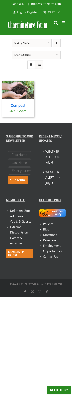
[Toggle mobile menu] (64, 23)
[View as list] (39, 65)
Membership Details (16, 253)
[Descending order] (57, 43)
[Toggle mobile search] (56, 23)
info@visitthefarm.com (45, 4)
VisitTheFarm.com (29, 283)
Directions (50, 235)
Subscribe (18, 180)
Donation (49, 240)
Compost (18, 106)
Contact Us (50, 256)
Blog (46, 229)
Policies (48, 224)
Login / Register (27, 12)
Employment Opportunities (52, 248)
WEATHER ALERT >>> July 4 (52, 156)
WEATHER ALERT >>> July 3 (52, 177)
